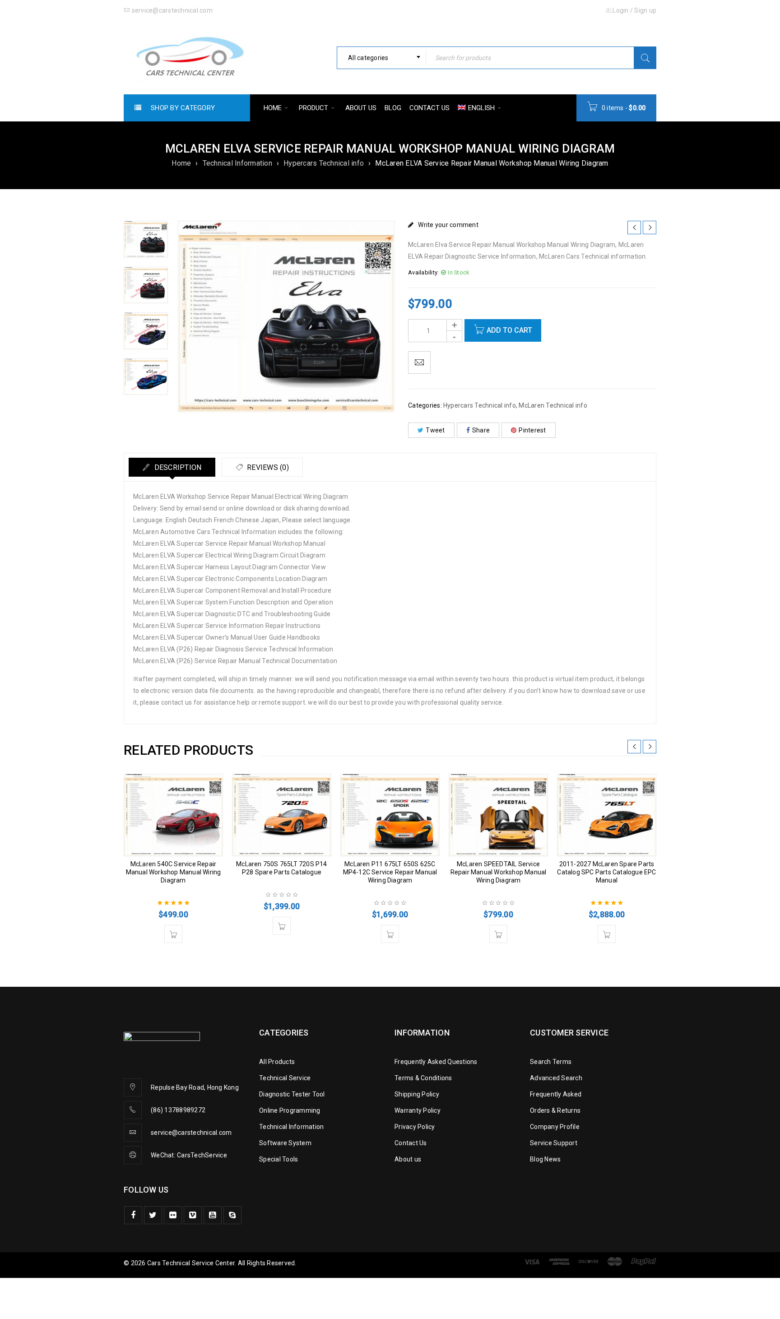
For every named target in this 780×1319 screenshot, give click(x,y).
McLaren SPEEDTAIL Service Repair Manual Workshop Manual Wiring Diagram (498, 872)
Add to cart (509, 330)
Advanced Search (556, 1078)
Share (481, 430)
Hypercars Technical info (323, 163)
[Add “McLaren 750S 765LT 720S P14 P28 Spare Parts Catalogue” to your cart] (282, 926)
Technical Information (237, 163)
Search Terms (550, 1061)
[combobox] (381, 57)
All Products (277, 1061)
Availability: (423, 272)
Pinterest (532, 430)
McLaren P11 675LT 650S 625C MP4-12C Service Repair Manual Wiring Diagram (390, 872)
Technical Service (285, 1078)
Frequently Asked (555, 1094)
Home (181, 163)
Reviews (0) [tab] (267, 467)
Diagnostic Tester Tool (292, 1094)
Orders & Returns (555, 1110)
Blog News (545, 1159)
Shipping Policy (417, 1094)
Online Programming (289, 1110)
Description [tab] (176, 467)
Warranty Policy (418, 1110)
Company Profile (555, 1126)
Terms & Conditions (423, 1078)
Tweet (435, 430)
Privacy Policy (415, 1126)
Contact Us (411, 1143)
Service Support (553, 1143)
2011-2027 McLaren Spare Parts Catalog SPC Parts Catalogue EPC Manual (606, 872)
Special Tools (278, 1159)
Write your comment (448, 224)
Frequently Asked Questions (436, 1061)
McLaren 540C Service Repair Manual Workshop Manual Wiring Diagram (173, 872)
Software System (285, 1143)
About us (408, 1159)
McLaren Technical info (553, 405)
